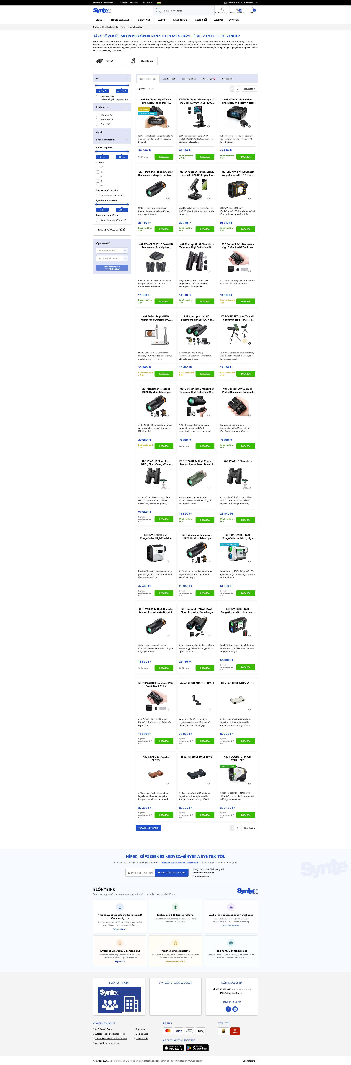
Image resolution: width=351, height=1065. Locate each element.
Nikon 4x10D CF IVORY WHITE (237, 683)
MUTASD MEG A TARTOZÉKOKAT (112, 267)
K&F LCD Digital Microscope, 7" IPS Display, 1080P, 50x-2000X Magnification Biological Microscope (196, 101)
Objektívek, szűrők (110, 26)
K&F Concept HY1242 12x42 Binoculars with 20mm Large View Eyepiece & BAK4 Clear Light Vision (197, 610)
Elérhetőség (102, 107)
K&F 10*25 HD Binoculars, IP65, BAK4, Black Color (155, 684)
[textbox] (107, 250)
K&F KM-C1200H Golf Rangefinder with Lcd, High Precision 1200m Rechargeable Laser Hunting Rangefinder (237, 536)
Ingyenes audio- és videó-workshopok (180, 862)
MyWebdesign (195, 1060)
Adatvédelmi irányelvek (107, 1043)
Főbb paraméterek (105, 139)
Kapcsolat (147, 2)
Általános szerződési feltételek (110, 1033)
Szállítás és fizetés (104, 1029)
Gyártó (99, 132)
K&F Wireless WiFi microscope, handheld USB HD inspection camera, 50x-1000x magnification (197, 173)
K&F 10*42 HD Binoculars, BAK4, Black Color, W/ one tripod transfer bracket (156, 462)
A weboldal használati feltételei (111, 1038)
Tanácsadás (142, 1038)
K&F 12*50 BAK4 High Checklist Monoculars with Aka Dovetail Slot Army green (196, 462)
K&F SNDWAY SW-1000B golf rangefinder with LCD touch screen (238, 173)
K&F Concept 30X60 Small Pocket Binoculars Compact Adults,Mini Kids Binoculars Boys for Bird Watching (237, 390)
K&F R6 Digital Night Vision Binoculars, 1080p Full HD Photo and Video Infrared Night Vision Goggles (155, 101)
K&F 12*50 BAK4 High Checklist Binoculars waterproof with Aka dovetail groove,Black (155, 173)
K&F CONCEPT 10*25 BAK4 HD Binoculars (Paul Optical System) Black (156, 245)
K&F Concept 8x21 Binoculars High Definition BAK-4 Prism (237, 245)
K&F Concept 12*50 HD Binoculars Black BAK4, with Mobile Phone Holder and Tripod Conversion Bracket (196, 318)
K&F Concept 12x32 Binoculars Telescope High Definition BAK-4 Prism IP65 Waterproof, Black (196, 245)
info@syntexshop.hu (233, 993)
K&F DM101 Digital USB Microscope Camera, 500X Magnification (156, 318)
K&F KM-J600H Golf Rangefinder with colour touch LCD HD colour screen (237, 610)
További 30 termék (148, 827)
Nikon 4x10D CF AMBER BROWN (156, 758)
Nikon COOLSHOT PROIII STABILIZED (238, 758)
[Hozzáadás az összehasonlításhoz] (167, 126)
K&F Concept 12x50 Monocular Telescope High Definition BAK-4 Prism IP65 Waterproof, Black (196, 390)
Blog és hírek (142, 1033)
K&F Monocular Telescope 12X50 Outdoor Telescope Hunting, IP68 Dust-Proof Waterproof (196, 536)
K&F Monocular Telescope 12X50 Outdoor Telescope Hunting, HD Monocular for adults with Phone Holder (156, 390)
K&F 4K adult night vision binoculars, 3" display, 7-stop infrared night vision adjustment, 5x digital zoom (237, 101)
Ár (97, 77)
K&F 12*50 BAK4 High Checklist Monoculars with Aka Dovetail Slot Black (155, 610)
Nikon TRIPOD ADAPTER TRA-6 (196, 683)
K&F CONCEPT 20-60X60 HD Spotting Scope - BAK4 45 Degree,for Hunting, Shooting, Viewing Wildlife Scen (237, 318)
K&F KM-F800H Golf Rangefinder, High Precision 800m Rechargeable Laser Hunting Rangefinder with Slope (156, 536)
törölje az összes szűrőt (112, 229)
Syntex (96, 26)
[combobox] (112, 251)
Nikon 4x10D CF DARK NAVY (196, 756)
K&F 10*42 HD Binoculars (238, 461)
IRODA (125, 982)
